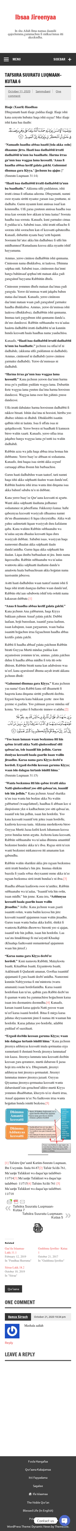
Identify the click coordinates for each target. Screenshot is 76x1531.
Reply (9, 1342)
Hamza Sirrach (18, 1317)
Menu (17, 59)
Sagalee (38, 1485)
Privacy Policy (38, 1518)
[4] (48, 1002)
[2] (66, 709)
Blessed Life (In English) (38, 1510)
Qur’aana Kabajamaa (38, 1469)
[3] (65, 878)
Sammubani (43, 91)
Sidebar (59, 59)
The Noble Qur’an (38, 1502)
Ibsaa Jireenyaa (35, 17)
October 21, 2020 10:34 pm (50, 1316)
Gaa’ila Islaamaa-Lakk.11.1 (15, 1250)
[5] (47, 1103)
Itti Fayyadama (38, 1477)
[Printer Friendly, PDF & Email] (16, 1201)
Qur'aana (13, 1289)
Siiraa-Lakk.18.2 (14, 1267)
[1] (30, 598)
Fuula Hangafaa (38, 1461)
